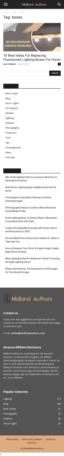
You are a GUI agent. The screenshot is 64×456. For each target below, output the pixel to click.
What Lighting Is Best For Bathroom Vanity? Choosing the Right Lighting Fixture (32, 260)
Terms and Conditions (32, 439)
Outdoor (9, 122)
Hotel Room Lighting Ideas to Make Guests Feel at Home (30, 189)
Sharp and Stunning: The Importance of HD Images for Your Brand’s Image (31, 270)
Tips (7, 142)
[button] (59, 4)
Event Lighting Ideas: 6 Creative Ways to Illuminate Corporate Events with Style (31, 220)
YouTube (10, 157)
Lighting (9, 117)
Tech (8, 137)
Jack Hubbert (9, 64)
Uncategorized (13, 147)
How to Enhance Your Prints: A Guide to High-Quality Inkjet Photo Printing (32, 250)
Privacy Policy (12, 439)
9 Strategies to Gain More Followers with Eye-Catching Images (28, 199)
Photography (12, 127)
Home (6, 12)
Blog (7, 98)
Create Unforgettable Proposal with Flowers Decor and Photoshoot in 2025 (31, 230)
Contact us (50, 439)
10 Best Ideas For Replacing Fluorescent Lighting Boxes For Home (32, 58)
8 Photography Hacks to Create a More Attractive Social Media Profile (30, 209)
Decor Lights (12, 103)
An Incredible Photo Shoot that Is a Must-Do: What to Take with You (32, 240)
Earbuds (9, 113)
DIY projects (11, 108)
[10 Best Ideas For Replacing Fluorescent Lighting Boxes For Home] (32, 37)
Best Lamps (11, 93)
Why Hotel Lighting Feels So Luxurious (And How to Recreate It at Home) (31, 179)
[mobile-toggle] (5, 4)
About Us (32, 442)
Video (8, 152)
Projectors (10, 132)
